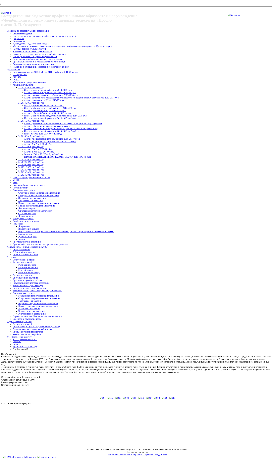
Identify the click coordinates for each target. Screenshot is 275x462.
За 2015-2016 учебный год (31, 121)
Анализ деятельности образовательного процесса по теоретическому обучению (63, 123)
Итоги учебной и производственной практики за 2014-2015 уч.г (55, 115)
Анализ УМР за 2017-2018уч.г (39, 149)
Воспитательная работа (24, 190)
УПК (15, 182)
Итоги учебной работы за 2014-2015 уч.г (44, 105)
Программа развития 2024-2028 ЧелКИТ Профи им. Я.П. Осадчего (45, 72)
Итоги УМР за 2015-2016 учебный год (43, 133)
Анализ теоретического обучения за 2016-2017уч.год (50, 141)
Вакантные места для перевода (28, 285)
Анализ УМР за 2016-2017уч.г (39, 144)
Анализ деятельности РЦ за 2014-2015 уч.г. (45, 110)
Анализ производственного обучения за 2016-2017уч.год (52, 139)
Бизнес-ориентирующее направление (36, 205)
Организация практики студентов (29, 288)
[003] (118, 398)
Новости (17, 344)
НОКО (16, 79)
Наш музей (18, 223)
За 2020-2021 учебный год (31, 164)
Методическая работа (23, 218)
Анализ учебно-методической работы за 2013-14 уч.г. (50, 92)
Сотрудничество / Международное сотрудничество (37, 59)
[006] (142, 398)
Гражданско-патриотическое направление (38, 195)
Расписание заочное (28, 267)
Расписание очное (27, 265)
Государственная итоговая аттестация (31, 283)
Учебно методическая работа (27, 334)
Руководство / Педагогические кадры (31, 43)
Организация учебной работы (27, 280)
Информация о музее (28, 229)
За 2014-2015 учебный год (31, 103)
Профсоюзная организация (26, 221)
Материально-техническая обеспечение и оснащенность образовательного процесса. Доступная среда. (63, 46)
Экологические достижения (32, 314)
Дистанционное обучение (25, 278)
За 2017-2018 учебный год (31, 146)
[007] (149, 398)
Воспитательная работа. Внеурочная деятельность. (37, 290)
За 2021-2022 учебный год (31, 167)
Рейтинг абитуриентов (24, 252)
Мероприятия (25, 234)
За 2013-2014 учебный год (31, 87)
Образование (19, 41)
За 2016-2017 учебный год (31, 136)
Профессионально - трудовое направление (39, 203)
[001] (103, 398)
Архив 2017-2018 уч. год (25, 346)
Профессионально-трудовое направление (38, 306)
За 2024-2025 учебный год (31, 175)
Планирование (20, 74)
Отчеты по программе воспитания (35, 211)
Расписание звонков (22, 275)
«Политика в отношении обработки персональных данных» (137, 454)
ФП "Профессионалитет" (19, 337)
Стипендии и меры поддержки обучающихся (35, 56)
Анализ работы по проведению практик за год (47, 126)
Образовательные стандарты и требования (33, 64)
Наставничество (21, 187)
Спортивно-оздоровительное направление (39, 193)
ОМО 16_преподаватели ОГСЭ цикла (31, 177)
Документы (18, 38)
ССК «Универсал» (27, 213)
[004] (126, 398)
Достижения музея (27, 236)
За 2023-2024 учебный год (31, 172)
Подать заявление (21, 249)
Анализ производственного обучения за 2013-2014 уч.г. (51, 95)
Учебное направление (29, 308)
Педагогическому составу (19, 321)
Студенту (11, 257)
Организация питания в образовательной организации (39, 61)
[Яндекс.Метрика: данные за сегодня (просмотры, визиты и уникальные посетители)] (47, 457)
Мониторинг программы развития (29, 82)
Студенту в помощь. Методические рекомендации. (37, 316)
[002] (111, 398)
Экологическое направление (32, 198)
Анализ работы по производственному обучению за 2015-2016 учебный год (61, 128)
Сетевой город (25, 270)
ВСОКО (17, 77)
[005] (134, 398)
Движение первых (27, 208)
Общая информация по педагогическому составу (36, 326)
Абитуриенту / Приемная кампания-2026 (27, 247)
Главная (17, 341)
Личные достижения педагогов (28, 332)
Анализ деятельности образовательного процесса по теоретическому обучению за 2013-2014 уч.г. (71, 97)
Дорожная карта (26, 216)
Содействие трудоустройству (27, 319)
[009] (165, 398)
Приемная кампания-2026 (25, 254)
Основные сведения (22, 33)
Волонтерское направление (31, 311)
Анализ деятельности (23, 85)
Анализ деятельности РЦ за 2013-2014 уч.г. (45, 100)
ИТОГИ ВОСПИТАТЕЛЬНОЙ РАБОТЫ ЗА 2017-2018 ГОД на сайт (57, 157)
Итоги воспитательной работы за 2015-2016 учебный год (52, 131)
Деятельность (13, 69)
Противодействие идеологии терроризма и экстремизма (40, 244)
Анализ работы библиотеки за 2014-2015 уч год (47, 113)
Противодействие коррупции (27, 242)
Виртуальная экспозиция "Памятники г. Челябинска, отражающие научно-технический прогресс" (66, 231)
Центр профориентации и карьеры (30, 185)
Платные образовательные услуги (29, 49)
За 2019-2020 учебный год (31, 162)
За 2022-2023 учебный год (31, 169)
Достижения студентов (24, 293)
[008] (157, 398)
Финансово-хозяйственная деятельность (32, 51)
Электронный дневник (24, 260)
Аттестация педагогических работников (32, 329)
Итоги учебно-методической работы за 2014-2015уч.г (50, 108)
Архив (21, 239)
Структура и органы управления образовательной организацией (44, 36)
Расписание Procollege (29, 272)
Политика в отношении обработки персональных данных (41, 67)
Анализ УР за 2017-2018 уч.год (39, 151)
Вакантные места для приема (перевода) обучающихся (39, 54)
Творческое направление (30, 200)
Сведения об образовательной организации (28, 31)
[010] (172, 398)
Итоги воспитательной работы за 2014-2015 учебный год (52, 118)
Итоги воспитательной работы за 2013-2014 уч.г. (48, 90)
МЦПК (16, 180)
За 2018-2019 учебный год (31, 159)
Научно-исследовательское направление (38, 303)
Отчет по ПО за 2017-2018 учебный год (43, 154)
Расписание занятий (22, 262)
